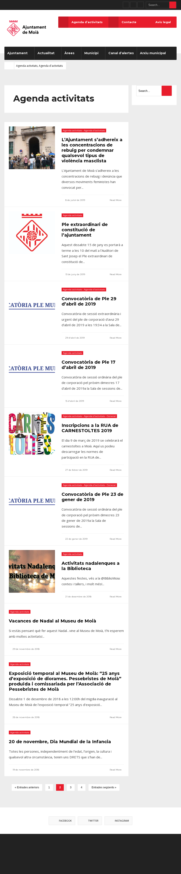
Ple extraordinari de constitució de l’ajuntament (85, 230)
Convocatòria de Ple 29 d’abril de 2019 (89, 301)
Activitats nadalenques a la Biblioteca (91, 566)
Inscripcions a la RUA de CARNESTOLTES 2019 (90, 428)
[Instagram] (140, 5)
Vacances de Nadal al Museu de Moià (52, 621)
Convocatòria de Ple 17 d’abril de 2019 (88, 364)
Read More (116, 200)
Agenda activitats (27, 66)
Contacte (129, 22)
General (111, 416)
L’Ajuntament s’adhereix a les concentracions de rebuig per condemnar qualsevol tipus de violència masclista (92, 150)
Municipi (91, 53)
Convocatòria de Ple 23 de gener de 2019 (92, 497)
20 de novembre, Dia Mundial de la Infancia (60, 741)
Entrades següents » (104, 787)
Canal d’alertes (121, 53)
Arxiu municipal (153, 53)
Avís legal (163, 22)
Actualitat (46, 53)
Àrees (69, 53)
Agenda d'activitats (51, 66)
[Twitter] (133, 5)
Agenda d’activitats (87, 22)
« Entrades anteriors (27, 787)
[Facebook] (126, 5)
